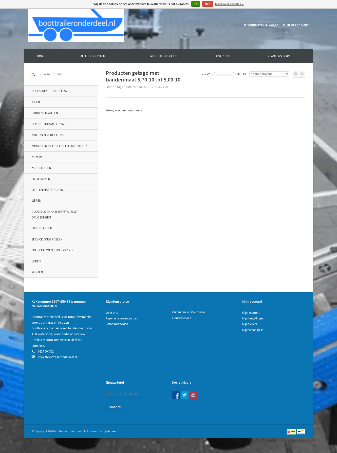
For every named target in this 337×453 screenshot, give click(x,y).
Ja (195, 4)
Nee (207, 4)
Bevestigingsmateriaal (48, 124)
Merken (37, 272)
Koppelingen (41, 168)
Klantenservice (280, 56)
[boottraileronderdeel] (111, 25)
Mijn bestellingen (253, 318)
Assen (36, 102)
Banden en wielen (45, 113)
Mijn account (297, 25)
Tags (120, 87)
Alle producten (92, 56)
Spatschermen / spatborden (53, 250)
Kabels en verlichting (48, 135)
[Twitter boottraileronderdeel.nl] (184, 395)
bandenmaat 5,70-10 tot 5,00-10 (147, 87)
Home (41, 56)
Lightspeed (109, 431)
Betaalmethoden (117, 324)
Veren (36, 261)
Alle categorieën (163, 56)
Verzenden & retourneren (188, 312)
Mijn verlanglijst (252, 330)
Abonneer (115, 407)
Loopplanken (42, 228)
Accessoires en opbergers (52, 91)
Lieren (36, 200)
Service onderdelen (47, 239)
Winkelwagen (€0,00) (263, 25)
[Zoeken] (33, 74)
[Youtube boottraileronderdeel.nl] (193, 395)
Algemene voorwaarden (122, 318)
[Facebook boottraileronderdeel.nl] (176, 395)
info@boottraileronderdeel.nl (57, 357)
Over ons (223, 56)
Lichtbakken (41, 179)
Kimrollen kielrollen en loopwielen (60, 146)
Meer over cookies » (229, 4)
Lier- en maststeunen (47, 190)
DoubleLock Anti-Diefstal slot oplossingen (55, 214)
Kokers (37, 157)
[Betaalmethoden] (292, 431)
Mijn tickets (249, 324)
